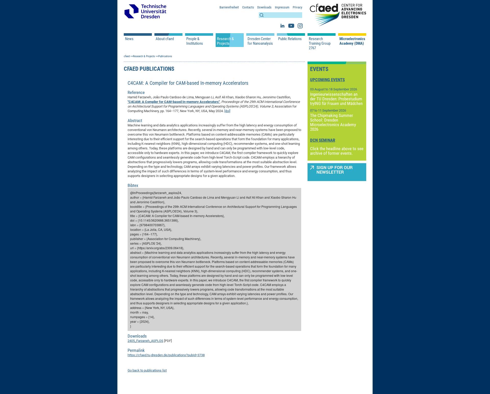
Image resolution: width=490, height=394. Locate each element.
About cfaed (165, 39)
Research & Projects (225, 41)
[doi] (227, 111)
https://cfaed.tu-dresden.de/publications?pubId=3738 (166, 355)
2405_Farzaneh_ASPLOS (145, 341)
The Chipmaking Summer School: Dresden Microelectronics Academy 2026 (333, 122)
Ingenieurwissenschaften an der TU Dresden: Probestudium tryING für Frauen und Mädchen (336, 99)
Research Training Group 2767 (319, 43)
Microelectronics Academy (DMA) (352, 41)
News (129, 39)
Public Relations (290, 39)
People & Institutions (194, 41)
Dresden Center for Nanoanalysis (260, 41)
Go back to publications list (147, 370)
